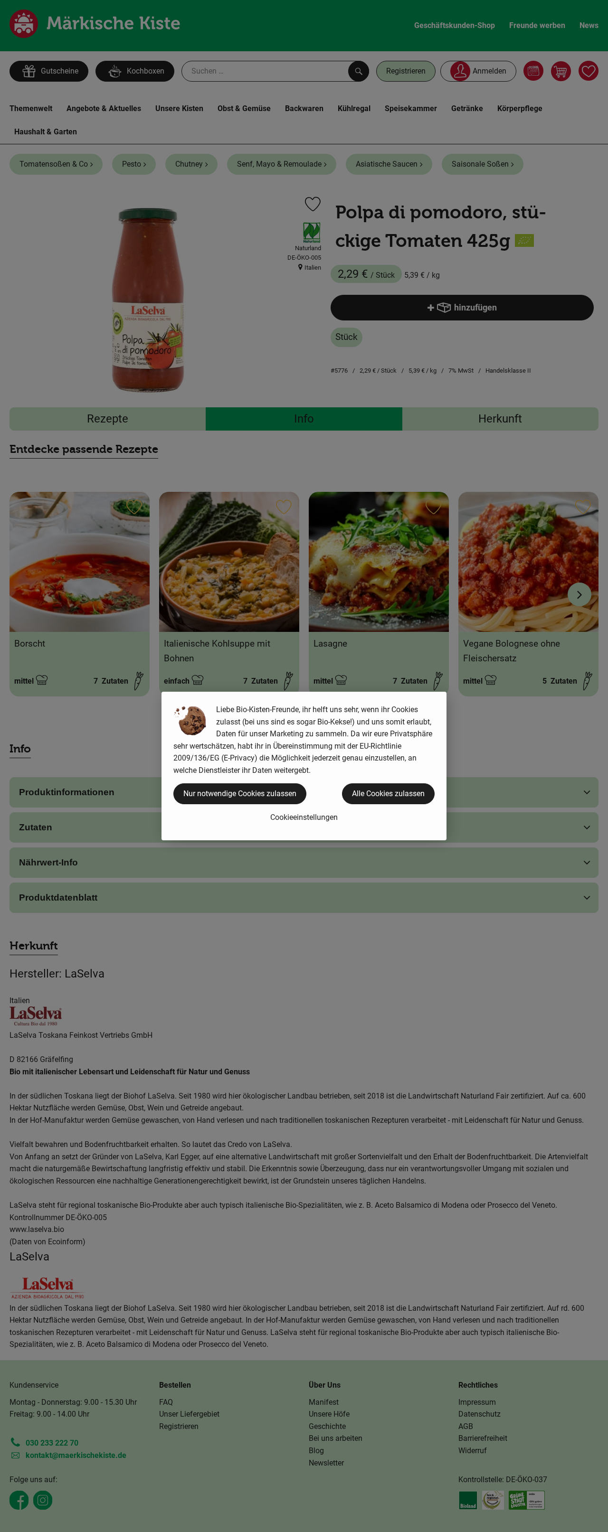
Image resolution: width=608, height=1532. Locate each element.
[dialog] (304, 766)
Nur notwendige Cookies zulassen (239, 793)
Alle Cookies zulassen (388, 793)
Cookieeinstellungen (304, 817)
